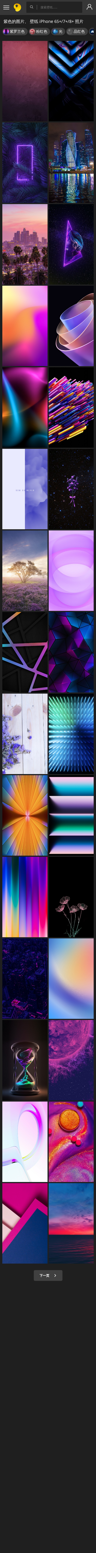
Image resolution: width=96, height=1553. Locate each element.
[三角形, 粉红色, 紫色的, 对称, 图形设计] (71, 652)
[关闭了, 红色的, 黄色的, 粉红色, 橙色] (71, 1142)
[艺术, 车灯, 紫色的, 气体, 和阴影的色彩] (71, 81)
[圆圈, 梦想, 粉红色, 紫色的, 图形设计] (25, 1142)
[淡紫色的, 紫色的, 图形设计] (25, 489)
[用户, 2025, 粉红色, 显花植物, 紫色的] (71, 897)
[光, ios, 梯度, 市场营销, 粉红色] (71, 815)
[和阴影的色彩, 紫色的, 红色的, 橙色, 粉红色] (25, 326)
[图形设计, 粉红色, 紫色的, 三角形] (25, 652)
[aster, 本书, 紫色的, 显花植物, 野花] (25, 734)
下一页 (45, 1275)
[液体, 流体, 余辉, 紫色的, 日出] (71, 1223)
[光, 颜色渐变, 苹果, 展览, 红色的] (25, 897)
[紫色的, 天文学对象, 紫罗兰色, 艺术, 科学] (71, 244)
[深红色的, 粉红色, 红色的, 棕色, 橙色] (25, 81)
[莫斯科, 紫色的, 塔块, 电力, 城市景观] (71, 163)
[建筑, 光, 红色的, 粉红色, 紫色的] (25, 1223)
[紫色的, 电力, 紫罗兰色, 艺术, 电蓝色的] (25, 163)
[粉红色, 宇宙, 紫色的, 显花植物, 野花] (71, 489)
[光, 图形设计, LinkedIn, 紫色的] (71, 734)
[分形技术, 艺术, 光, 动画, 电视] (25, 815)
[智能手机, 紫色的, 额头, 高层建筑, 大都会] (25, 978)
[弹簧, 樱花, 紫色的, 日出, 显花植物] (25, 570)
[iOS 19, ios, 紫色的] (71, 570)
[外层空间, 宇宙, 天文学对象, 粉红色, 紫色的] (71, 1060)
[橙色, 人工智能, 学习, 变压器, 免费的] (71, 407)
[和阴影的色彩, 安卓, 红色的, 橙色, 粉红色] (71, 978)
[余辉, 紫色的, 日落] (25, 244)
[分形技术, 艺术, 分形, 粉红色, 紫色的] (71, 326)
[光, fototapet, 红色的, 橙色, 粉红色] (25, 407)
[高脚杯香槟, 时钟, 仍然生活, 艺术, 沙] (25, 1060)
